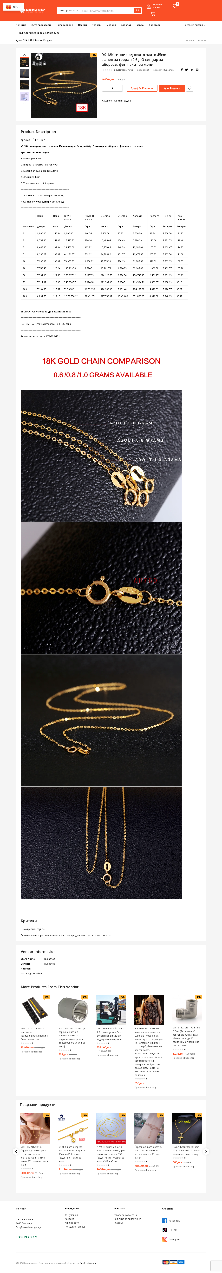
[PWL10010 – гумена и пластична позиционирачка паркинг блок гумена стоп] (35, 1009)
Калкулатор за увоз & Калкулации (39, 32)
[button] (68, 10)
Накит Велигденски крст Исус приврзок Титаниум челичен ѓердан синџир (186, 1150)
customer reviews (123, 69)
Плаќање (118, 1222)
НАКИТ (28, 40)
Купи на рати (72, 1222)
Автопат (126, 24)
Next (200, 40)
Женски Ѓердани (43, 40)
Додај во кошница (142, 88)
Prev (191, 40)
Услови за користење (125, 1214)
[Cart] (153, 14)
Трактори (155, 24)
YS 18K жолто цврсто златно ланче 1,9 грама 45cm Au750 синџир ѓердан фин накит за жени (72, 1154)
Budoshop (168, 69)
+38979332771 (27, 1237)
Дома (19, 40)
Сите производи (41, 24)
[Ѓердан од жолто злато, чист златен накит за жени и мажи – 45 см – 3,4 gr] (149, 1128)
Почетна (21, 24)
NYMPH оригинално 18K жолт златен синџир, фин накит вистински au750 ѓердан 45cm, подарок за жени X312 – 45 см (111, 1154)
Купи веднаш (172, 88)
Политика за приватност (127, 1218)
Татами (96, 24)
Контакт (69, 1218)
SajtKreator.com (88, 1262)
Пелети (82, 24)
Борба (140, 24)
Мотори (111, 24)
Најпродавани (64, 24)
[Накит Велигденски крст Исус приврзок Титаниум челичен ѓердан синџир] (187, 1128)
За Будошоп (71, 1214)
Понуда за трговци (75, 1226)
